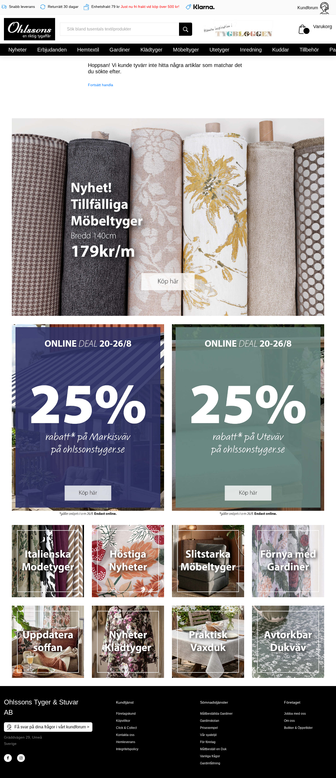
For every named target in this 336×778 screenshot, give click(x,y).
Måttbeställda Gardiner (216, 713)
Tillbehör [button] (309, 50)
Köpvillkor (123, 721)
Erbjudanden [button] (52, 50)
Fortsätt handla (100, 85)
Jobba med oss (295, 713)
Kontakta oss (125, 735)
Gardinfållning (210, 763)
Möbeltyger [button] (186, 50)
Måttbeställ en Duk (213, 749)
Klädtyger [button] (151, 50)
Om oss (289, 721)
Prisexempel (209, 728)
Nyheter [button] (17, 50)
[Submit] (185, 29)
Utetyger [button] (219, 50)
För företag (208, 742)
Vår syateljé (208, 735)
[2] (8, 758)
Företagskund (126, 713)
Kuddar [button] (280, 50)
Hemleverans (125, 742)
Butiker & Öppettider (298, 728)
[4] (21, 758)
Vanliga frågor (210, 756)
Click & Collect (126, 728)
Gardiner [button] (119, 50)
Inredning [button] (251, 50)
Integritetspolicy (127, 749)
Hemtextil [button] (88, 50)
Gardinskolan (209, 721)
